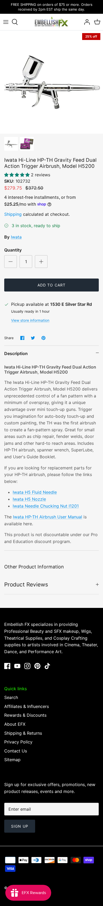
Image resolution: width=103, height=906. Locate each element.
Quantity (13, 250)
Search (11, 697)
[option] (51, 82)
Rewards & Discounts (25, 715)
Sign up (19, 826)
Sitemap (12, 759)
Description (16, 353)
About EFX (14, 724)
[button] (17, 174)
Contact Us (15, 750)
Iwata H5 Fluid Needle (35, 492)
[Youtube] (17, 666)
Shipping (13, 214)
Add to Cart (51, 285)
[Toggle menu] (6, 22)
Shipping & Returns (23, 733)
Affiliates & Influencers (26, 706)
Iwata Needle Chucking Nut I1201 (46, 506)
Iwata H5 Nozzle (29, 499)
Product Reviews (26, 584)
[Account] (85, 22)
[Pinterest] (37, 666)
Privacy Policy (18, 741)
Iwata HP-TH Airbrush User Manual (47, 516)
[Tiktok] (47, 666)
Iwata (16, 237)
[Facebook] (7, 666)
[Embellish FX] (51, 22)
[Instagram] (27, 666)
